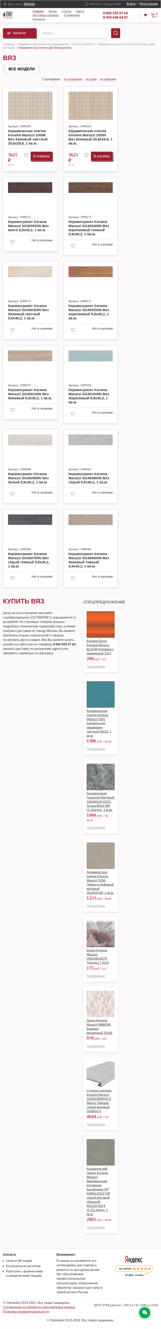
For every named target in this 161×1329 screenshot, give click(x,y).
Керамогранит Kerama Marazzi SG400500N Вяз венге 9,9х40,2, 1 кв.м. (28, 226)
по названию (73, 79)
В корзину (41, 156)
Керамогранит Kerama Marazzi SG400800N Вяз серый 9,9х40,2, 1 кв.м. (89, 478)
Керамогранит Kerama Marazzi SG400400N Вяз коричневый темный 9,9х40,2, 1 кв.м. (89, 228)
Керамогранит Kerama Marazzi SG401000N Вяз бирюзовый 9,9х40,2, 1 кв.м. (89, 396)
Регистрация (148, 3)
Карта (80, 11)
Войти (131, 3)
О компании (72, 15)
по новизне (108, 79)
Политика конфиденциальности (26, 1311)
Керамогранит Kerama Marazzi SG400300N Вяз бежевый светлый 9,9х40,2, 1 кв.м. (28, 312)
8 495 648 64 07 (115, 17)
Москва (29, 4)
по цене (91, 79)
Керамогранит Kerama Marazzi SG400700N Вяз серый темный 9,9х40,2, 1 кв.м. (28, 560)
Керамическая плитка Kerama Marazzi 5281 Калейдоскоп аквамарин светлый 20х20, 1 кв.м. (99, 723)
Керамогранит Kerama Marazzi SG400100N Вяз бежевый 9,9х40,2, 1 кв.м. (30, 394)
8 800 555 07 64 (115, 13)
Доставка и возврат (46, 15)
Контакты (39, 19)
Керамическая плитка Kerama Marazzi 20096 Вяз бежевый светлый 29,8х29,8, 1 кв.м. (28, 137)
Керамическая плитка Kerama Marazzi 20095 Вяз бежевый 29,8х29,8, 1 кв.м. (91, 137)
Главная (38, 11)
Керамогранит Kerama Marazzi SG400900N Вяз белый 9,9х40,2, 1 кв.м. (28, 478)
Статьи (66, 11)
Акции (52, 11)
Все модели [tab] (21, 69)
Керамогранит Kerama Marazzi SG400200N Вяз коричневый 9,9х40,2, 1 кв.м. (89, 312)
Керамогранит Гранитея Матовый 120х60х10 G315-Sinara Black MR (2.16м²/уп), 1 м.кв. (100, 802)
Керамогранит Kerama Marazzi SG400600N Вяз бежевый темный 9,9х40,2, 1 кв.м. (89, 560)
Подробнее (96, 667)
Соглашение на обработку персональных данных (39, 1307)
